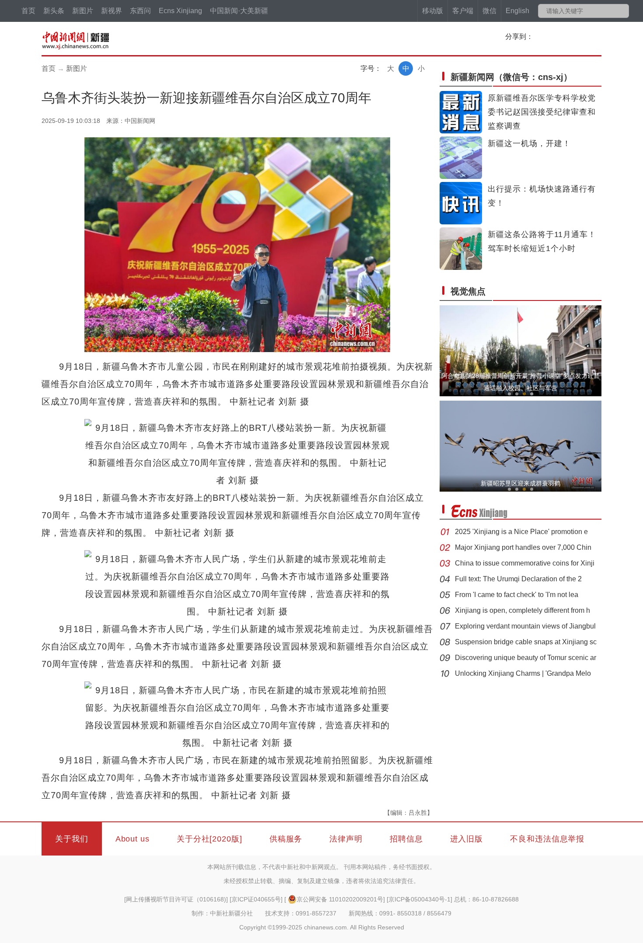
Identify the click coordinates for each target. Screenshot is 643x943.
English (517, 10)
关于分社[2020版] (209, 839)
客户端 (462, 10)
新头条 (53, 10)
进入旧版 (466, 839)
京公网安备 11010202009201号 (340, 899)
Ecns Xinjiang (180, 10)
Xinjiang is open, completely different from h (522, 610)
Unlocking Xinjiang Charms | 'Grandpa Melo (523, 673)
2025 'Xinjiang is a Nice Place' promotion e (521, 531)
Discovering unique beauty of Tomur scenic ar (525, 657)
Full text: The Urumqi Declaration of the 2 (518, 579)
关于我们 (71, 839)
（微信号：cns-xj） (511, 77)
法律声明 (346, 839)
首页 (28, 10)
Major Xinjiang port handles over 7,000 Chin (523, 547)
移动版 (432, 10)
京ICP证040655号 (256, 899)
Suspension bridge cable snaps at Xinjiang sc (526, 642)
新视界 (111, 10)
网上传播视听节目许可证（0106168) (176, 899)
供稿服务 (286, 839)
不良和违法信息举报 (547, 839)
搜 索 (622, 11)
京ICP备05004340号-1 (419, 899)
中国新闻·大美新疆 (239, 10)
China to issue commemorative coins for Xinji (524, 563)
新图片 (82, 10)
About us (132, 839)
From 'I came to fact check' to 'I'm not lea (516, 594)
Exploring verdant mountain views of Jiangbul (525, 626)
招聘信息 (406, 839)
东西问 (140, 10)
